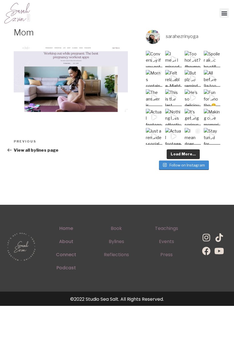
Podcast (66, 267)
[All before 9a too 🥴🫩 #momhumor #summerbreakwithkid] (212, 78)
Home (66, 228)
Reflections (116, 254)
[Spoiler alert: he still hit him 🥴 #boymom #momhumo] (212, 59)
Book (116, 228)
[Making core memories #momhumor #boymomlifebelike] (212, 117)
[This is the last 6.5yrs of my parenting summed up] (173, 97)
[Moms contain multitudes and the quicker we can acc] (154, 78)
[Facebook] (206, 251)
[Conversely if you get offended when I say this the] (154, 59)
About (66, 241)
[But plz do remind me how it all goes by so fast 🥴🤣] (193, 78)
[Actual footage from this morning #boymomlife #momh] (154, 117)
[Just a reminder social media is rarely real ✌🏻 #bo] (154, 136)
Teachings (166, 228)
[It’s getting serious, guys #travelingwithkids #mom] (193, 117)
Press (166, 254)
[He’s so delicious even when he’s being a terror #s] (193, 97)
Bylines (116, 241)
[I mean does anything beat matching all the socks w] (193, 136)
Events (166, 241)
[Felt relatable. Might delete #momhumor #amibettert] (173, 78)
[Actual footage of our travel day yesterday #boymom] (173, 136)
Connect (66, 254)
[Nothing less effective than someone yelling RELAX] (173, 117)
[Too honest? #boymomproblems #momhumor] (193, 59)
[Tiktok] (219, 237)
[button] (224, 13)
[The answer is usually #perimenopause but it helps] (154, 97)
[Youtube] (219, 251)
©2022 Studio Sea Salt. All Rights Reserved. (117, 299)
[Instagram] (206, 237)
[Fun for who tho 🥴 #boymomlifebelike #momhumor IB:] (212, 97)
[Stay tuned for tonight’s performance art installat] (212, 136)
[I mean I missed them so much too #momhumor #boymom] (173, 59)
